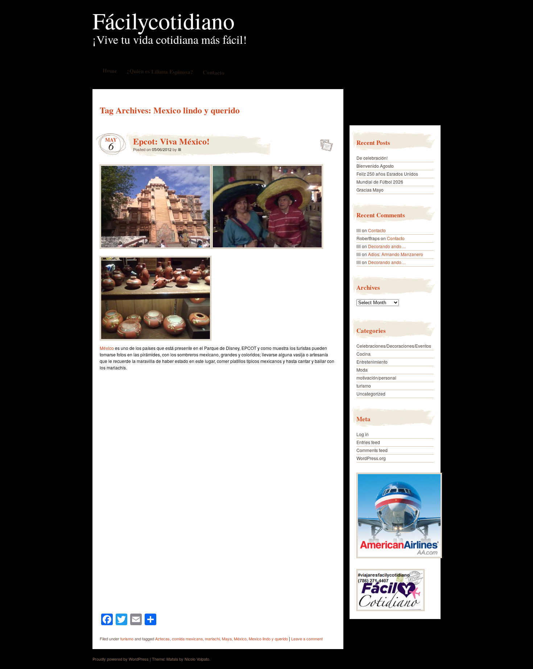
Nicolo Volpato (197, 659)
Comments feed (372, 450)
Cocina (363, 354)
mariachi (212, 638)
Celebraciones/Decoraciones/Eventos (393, 346)
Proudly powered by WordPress (120, 659)
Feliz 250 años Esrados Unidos (387, 174)
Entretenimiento (372, 362)
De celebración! (372, 158)
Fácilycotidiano (163, 20)
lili (179, 149)
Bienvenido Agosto (375, 166)
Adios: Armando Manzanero (395, 254)
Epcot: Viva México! (171, 141)
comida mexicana (187, 638)
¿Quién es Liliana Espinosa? (159, 71)
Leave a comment (307, 638)
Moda (362, 370)
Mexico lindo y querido (268, 638)
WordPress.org (371, 458)
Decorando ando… (387, 246)
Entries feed (368, 442)
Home (109, 70)
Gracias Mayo (370, 190)
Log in (362, 434)
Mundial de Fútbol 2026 (379, 182)
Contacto (213, 72)
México (107, 348)
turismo (126, 638)
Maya (227, 638)
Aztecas (162, 638)
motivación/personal (376, 378)
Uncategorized (370, 393)
